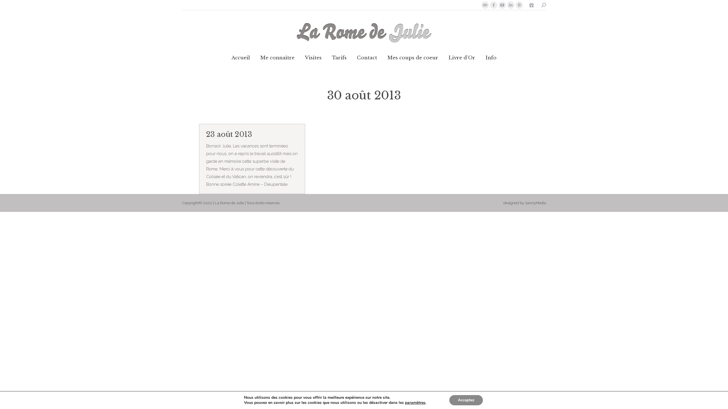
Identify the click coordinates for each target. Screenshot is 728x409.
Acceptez (466, 400)
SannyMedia (535, 203)
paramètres (415, 402)
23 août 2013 (229, 134)
